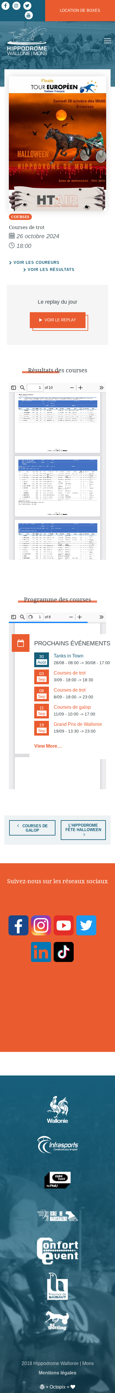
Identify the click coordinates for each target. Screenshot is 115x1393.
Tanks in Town (68, 655)
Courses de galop (34, 828)
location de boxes (80, 10)
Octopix (57, 1386)
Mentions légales (57, 1372)
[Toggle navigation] (107, 41)
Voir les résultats (51, 269)
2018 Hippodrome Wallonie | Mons (58, 1363)
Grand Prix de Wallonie (78, 724)
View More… (48, 746)
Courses (20, 216)
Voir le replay (59, 320)
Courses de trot (70, 672)
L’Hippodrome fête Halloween (83, 827)
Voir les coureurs (37, 262)
